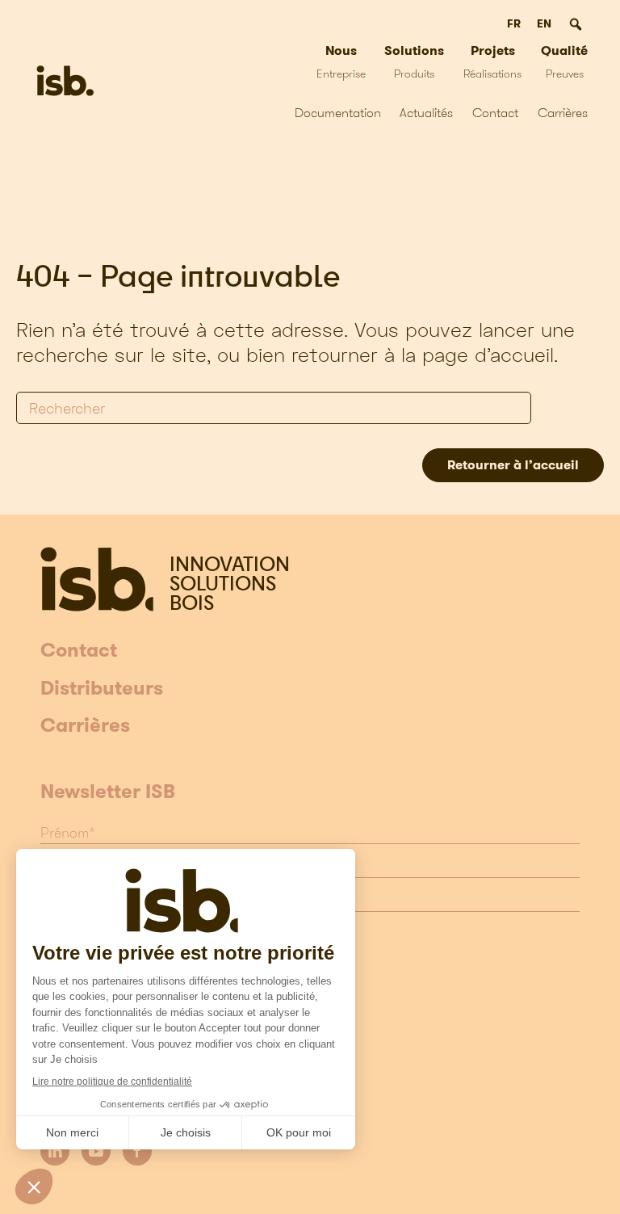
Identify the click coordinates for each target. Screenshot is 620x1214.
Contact (495, 112)
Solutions (414, 61)
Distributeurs (101, 689)
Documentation (338, 112)
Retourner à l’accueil (513, 465)
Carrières (563, 112)
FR (514, 23)
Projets (492, 61)
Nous (341, 61)
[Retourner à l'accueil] (65, 80)
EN (544, 23)
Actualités (426, 112)
